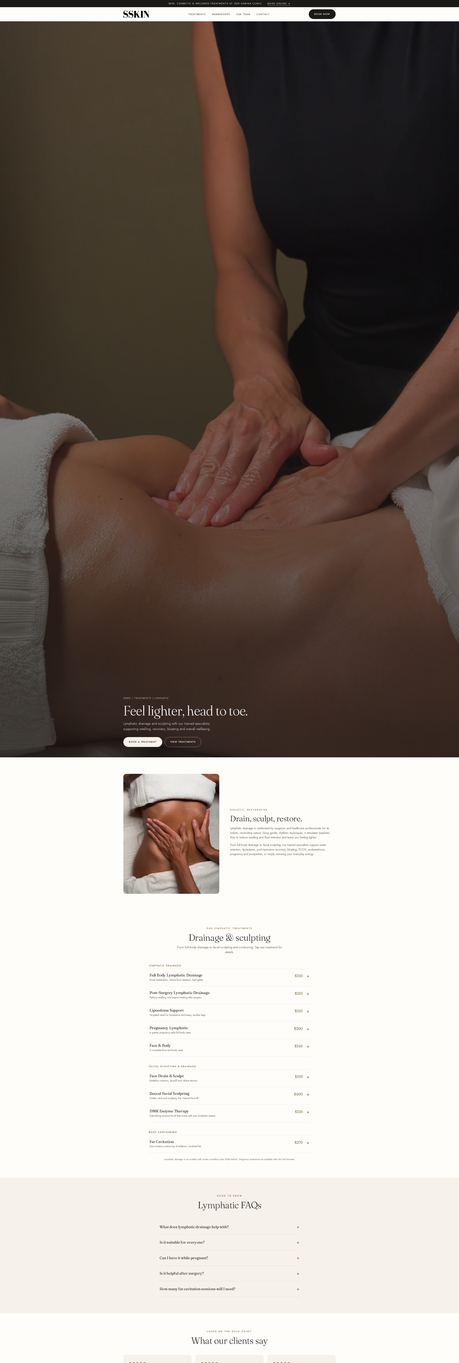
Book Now (322, 14)
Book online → (279, 3)
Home (127, 698)
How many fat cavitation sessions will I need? (197, 1289)
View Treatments (183, 742)
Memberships (221, 14)
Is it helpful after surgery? (182, 1273)
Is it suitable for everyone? (182, 1242)
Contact (263, 14)
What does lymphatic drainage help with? (194, 1227)
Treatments (197, 14)
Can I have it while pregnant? (184, 1258)
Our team (243, 14)
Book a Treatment (143, 742)
